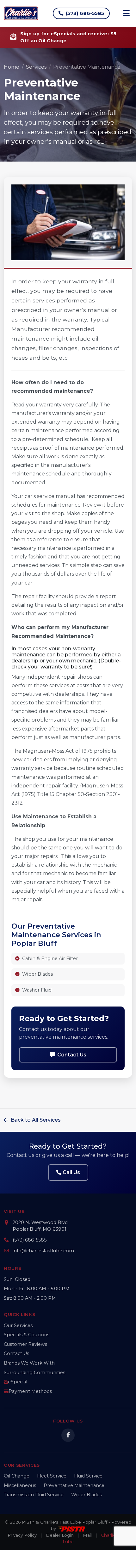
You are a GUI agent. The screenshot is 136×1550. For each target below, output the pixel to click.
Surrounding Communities (34, 1372)
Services (36, 67)
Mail (87, 1535)
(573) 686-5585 (85, 13)
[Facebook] (68, 1435)
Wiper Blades (86, 1495)
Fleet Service (51, 1476)
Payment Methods (30, 1391)
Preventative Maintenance (74, 1485)
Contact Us (71, 1055)
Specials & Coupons (26, 1335)
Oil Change (16, 1476)
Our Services (18, 1325)
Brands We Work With (29, 1363)
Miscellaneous (20, 1485)
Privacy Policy (22, 1535)
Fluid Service (88, 1476)
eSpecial (17, 1382)
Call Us (71, 1172)
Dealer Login (60, 1535)
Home (11, 67)
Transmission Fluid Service (34, 1495)
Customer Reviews (25, 1344)
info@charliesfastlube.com (43, 1251)
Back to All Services (36, 1120)
